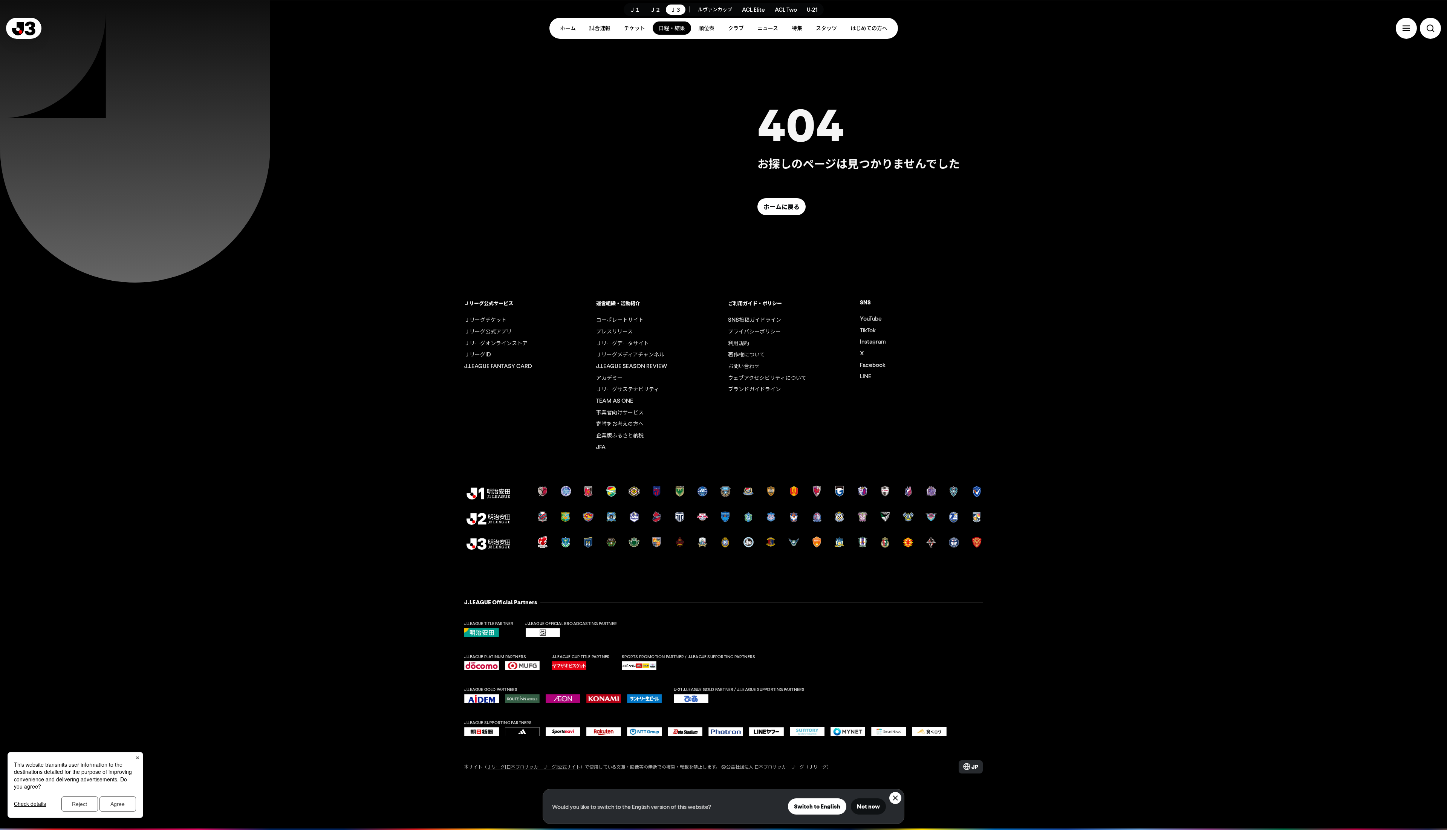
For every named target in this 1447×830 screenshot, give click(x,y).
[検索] (1430, 28)
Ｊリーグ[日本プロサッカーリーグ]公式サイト (533, 766)
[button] (1406, 28)
